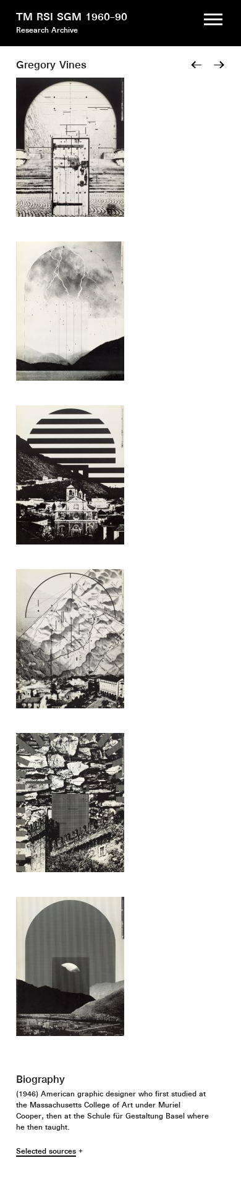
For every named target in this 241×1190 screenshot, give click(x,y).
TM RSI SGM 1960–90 (71, 16)
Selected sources (46, 1151)
